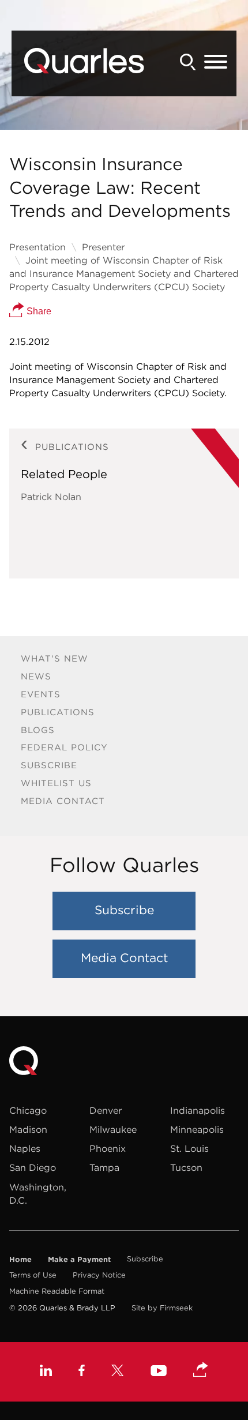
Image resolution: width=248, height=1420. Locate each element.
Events (41, 694)
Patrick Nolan (51, 496)
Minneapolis (197, 1129)
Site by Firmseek (162, 1308)
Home (20, 1259)
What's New (54, 658)
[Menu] (216, 62)
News (36, 676)
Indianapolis (197, 1110)
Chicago (28, 1110)
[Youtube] (158, 1372)
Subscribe (49, 765)
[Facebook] (81, 1371)
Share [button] (37, 311)
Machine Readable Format (56, 1291)
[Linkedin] (45, 1371)
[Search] (188, 62)
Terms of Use (33, 1275)
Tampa (104, 1167)
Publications (58, 712)
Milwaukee (113, 1129)
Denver (105, 1110)
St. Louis (189, 1148)
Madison (28, 1129)
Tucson (186, 1167)
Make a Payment (79, 1259)
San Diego (32, 1167)
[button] (201, 1370)
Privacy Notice (99, 1275)
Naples (24, 1148)
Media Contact (63, 800)
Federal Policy (64, 747)
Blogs (38, 729)
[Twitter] (117, 1371)
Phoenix (107, 1148)
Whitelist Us (56, 782)
